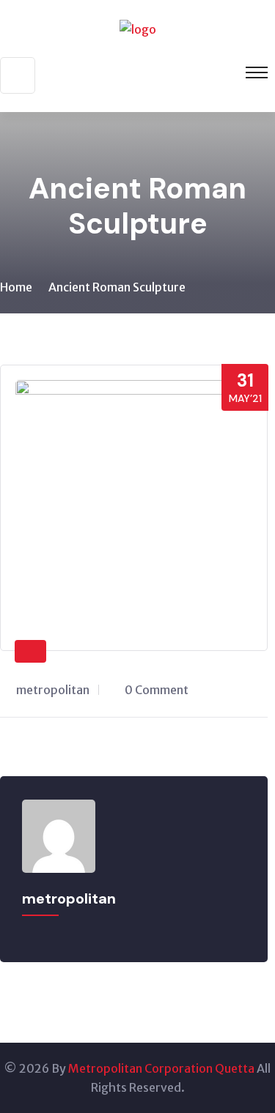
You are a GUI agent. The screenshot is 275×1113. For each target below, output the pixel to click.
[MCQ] (138, 28)
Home (16, 287)
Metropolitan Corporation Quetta (161, 1068)
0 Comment (156, 689)
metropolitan (52, 689)
